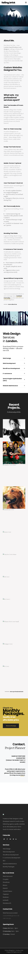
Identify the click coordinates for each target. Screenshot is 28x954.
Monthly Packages (8, 867)
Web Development (9, 852)
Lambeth (5, 900)
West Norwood (7, 876)
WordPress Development (11, 855)
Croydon (5, 879)
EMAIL (22, 775)
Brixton (5, 885)
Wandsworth (7, 903)
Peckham (6, 897)
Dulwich (5, 888)
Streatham (6, 882)
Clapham (6, 894)
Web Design (6, 849)
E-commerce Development (11, 858)
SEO (4, 861)
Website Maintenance (10, 864)
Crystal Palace (7, 891)
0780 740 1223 (7, 918)
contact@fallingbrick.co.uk (11, 916)
